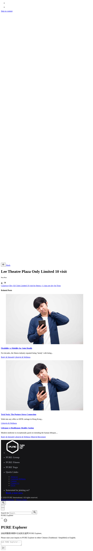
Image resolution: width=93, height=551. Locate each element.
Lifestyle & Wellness (22, 357)
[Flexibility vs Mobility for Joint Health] (46, 319)
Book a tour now (14, 493)
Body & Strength (7, 357)
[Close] (3, 506)
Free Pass (9, 260)
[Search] (3, 157)
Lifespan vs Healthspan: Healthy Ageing (17, 428)
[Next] (4, 283)
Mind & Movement (38, 437)
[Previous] (2, 283)
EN (7, 164)
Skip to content (6, 11)
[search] (34, 512)
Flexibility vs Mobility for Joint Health (16, 348)
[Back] (3, 265)
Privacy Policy (21, 231)
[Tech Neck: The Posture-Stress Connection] (46, 385)
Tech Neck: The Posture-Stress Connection (18, 414)
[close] (3, 146)
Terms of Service (7, 231)
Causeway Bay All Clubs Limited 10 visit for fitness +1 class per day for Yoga (31, 286)
